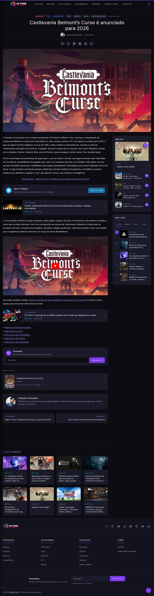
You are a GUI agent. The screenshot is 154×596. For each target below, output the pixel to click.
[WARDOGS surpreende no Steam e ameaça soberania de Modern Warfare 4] (124, 277)
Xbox (86, 16)
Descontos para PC (14, 331)
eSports (82, 551)
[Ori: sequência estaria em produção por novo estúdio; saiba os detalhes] (124, 255)
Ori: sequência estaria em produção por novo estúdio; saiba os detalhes (139, 257)
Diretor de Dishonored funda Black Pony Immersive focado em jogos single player (137, 246)
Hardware (83, 547)
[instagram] (112, 526)
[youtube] (118, 526)
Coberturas (83, 556)
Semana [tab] (127, 224)
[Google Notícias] (148, 526)
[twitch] (136, 526)
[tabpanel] (132, 255)
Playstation (58, 16)
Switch (77, 16)
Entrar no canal (96, 190)
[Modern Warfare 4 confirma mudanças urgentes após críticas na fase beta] (124, 266)
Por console (65, 4)
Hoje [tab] (119, 224)
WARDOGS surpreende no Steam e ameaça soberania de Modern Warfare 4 (138, 278)
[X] (68, 43)
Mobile (44, 564)
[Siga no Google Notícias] (85, 43)
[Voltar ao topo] (148, 590)
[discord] (142, 526)
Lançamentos (81, 4)
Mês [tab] (136, 224)
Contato (121, 547)
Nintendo (39, 16)
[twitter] (106, 526)
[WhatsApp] (62, 43)
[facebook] (130, 526)
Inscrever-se (97, 360)
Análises (51, 4)
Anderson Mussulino (74, 35)
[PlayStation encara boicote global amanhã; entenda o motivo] (124, 234)
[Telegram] (80, 43)
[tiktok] (124, 526)
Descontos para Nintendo (17, 342)
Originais (6, 551)
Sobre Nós (127, 4)
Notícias (39, 4)
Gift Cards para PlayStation (17, 335)
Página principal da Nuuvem (18, 327)
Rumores (96, 4)
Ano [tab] (144, 224)
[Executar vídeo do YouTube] (55, 265)
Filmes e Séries (111, 4)
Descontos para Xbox (15, 338)
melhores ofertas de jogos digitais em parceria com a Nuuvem (57, 300)
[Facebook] (74, 43)
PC (48, 16)
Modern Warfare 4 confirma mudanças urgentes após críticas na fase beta (139, 268)
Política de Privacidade (127, 551)
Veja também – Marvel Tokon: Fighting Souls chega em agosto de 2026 (55, 179)
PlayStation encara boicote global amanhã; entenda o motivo (138, 236)
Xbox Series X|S (98, 16)
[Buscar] (148, 4)
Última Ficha (13, 592)
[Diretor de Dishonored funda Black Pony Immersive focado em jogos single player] (124, 245)
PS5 (68, 16)
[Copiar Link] (91, 43)
